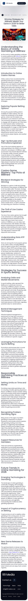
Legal (19, 596)
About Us (5, 596)
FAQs (19, 585)
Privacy (10, 596)
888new (18, 56)
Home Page (6, 585)
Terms (14, 596)
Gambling (24, 15)
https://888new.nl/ (14, 552)
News (13, 585)
